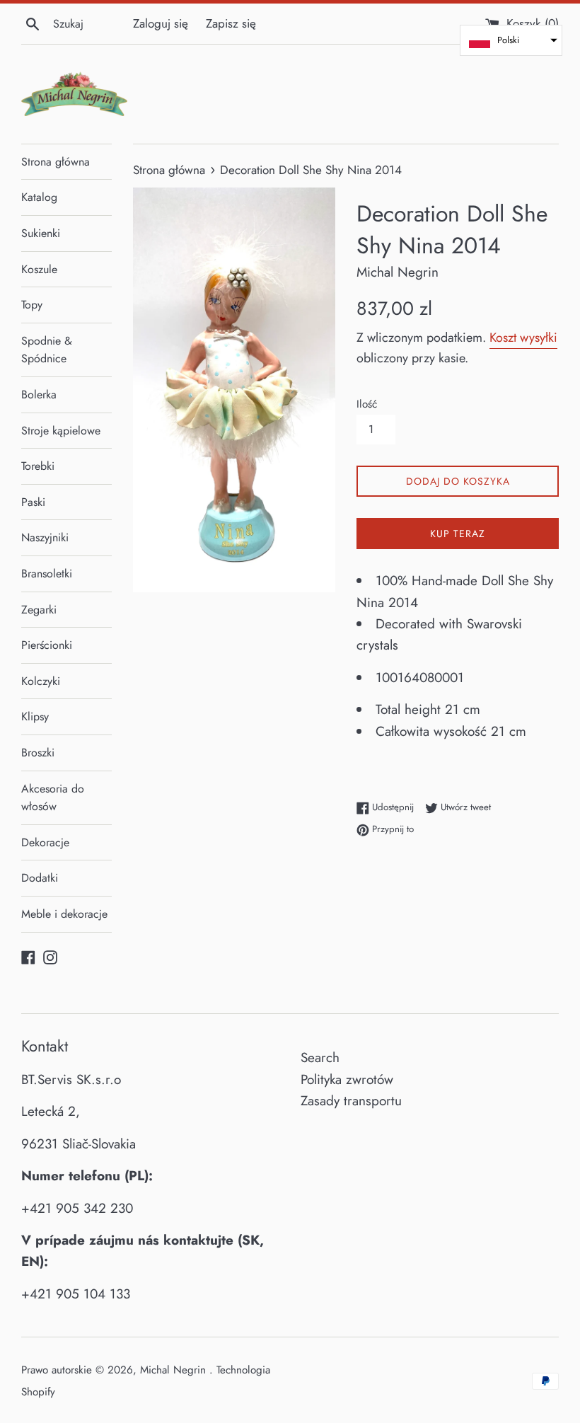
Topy (31, 304)
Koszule (39, 269)
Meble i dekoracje (64, 914)
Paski (33, 502)
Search (320, 1057)
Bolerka (39, 394)
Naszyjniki (45, 537)
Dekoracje (45, 842)
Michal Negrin (174, 1370)
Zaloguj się (160, 23)
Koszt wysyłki (523, 337)
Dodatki (39, 878)
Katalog (39, 197)
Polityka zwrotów (347, 1079)
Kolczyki (40, 681)
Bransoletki (46, 573)
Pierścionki (46, 645)
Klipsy (35, 716)
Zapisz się (231, 23)
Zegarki (39, 609)
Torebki (37, 466)
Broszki (37, 752)
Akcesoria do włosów (52, 797)
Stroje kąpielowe (60, 430)
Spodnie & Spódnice (46, 350)
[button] (511, 40)
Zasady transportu (351, 1100)
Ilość (366, 404)
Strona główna (55, 162)
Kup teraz (457, 533)
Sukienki (40, 233)
